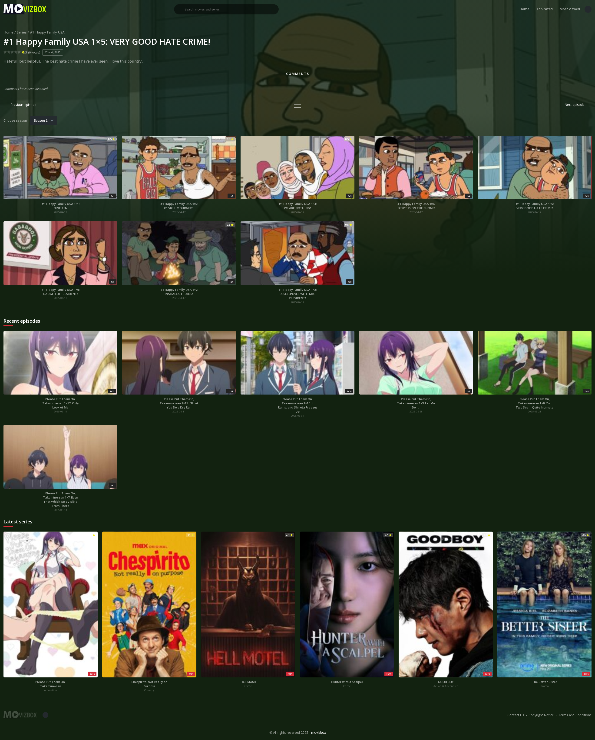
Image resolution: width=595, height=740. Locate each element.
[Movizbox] (25, 9)
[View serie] (297, 105)
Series (22, 32)
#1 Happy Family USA (47, 32)
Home (524, 9)
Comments (297, 73)
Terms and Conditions (575, 715)
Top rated (544, 9)
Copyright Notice (541, 715)
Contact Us (515, 715)
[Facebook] (588, 9)
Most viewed (570, 9)
